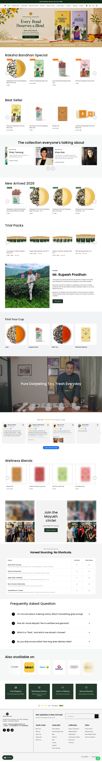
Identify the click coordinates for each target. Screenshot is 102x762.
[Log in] (89, 5)
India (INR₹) (85, 756)
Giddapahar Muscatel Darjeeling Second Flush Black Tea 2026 (16, 210)
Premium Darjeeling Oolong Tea (84, 81)
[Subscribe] (96, 716)
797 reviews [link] (55, 705)
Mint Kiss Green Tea (58, 486)
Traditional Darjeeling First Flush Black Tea (85, 126)
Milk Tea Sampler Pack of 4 (83, 251)
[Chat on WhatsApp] (98, 758)
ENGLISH (94, 756)
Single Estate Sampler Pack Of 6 (39, 251)
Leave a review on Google (51, 447)
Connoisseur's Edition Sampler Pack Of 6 (16, 252)
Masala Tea (55, 126)
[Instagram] (8, 730)
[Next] (94, 73)
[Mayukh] (5, 6)
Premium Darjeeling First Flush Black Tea (15, 126)
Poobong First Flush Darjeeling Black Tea (39, 126)
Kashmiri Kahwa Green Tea (37, 486)
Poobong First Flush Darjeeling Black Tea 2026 (61, 210)
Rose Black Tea (79, 486)
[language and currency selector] (86, 5)
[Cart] (96, 5)
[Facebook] (4, 730)
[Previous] (7, 73)
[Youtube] (12, 730)
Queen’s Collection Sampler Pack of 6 (62, 252)
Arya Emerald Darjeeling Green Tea (61, 81)
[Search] (93, 5)
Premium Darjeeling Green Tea (38, 81)
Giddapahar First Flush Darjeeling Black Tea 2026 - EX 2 (39, 210)
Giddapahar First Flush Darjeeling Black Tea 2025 (16, 81)
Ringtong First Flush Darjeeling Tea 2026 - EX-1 (84, 210)
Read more (6, 436)
